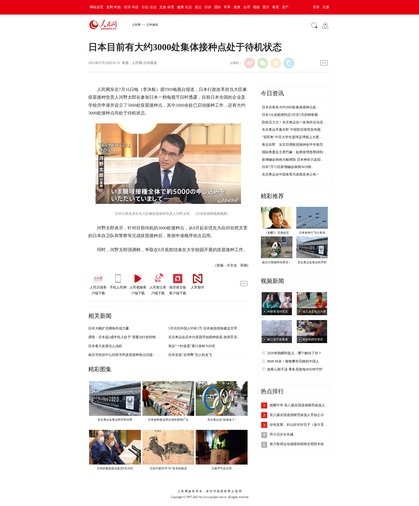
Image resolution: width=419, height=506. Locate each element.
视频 (256, 7)
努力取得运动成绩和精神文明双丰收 (297, 444)
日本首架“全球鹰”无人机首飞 (190, 355)
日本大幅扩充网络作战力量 (108, 328)
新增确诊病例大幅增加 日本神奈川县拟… (293, 159)
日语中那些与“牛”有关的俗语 (168, 468)
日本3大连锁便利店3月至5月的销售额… (291, 115)
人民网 (136, 24)
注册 (325, 7)
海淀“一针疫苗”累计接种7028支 (191, 346)
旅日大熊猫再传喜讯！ (276, 262)
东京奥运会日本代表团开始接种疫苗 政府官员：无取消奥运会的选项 (219, 337)
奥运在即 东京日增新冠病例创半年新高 (292, 144)
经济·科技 (131, 7)
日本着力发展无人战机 (105, 346)
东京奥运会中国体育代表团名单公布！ (291, 174)
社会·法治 (149, 7)
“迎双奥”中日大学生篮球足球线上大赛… (292, 137)
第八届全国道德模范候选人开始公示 (297, 415)
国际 (217, 7)
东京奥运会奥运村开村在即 (114, 419)
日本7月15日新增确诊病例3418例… (288, 167)
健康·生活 (184, 7)
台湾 (246, 7)
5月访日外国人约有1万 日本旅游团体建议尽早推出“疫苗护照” (214, 328)
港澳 (237, 7)
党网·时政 (113, 7)
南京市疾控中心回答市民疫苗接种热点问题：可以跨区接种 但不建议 (139, 355)
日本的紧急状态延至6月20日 (115, 468)
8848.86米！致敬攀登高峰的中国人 (293, 361)
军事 (227, 7)
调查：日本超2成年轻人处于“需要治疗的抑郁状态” (126, 337)
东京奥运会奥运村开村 (312, 262)
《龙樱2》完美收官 (276, 232)
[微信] (262, 63)
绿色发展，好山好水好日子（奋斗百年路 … (302, 424)
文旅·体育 (166, 7)
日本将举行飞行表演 (312, 232)
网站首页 (96, 7)
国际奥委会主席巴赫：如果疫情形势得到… (294, 152)
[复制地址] (288, 63)
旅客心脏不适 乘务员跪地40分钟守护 (294, 369)
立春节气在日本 (221, 468)
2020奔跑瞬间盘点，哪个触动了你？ (294, 353)
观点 (198, 7)
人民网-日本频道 (144, 63)
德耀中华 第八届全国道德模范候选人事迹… (302, 405)
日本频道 (152, 24)
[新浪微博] (249, 63)
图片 (266, 7)
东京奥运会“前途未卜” (221, 419)
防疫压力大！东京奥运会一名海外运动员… (294, 122)
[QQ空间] (275, 63)
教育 (275, 7)
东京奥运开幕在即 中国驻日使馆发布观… (293, 129)
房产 (285, 7)
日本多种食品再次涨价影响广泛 (168, 419)
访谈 (207, 7)
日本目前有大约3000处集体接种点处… (291, 107)
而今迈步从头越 (281, 434)
